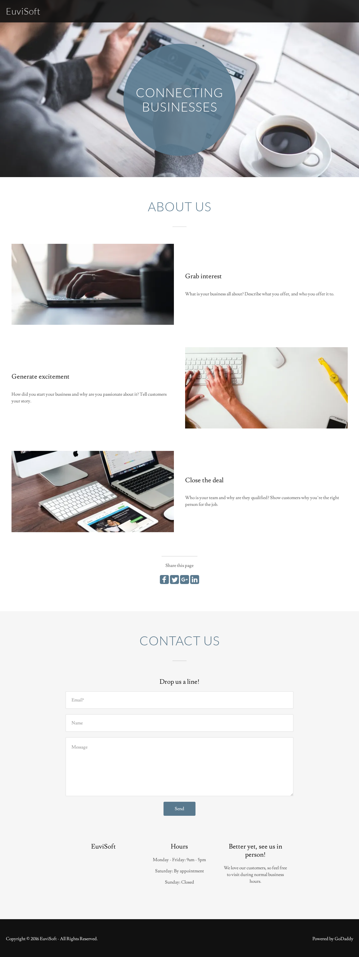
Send (179, 809)
